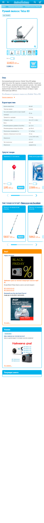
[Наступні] (36, 52)
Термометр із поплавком (11, 156)
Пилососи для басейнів (15, 6)
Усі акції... (7, 323)
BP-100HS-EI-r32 (9, 288)
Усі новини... (8, 365)
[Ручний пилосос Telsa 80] (22, 33)
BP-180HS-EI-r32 (9, 290)
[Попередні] (8, 52)
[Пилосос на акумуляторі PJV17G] (14, 234)
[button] (36, 195)
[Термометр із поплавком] (14, 181)
